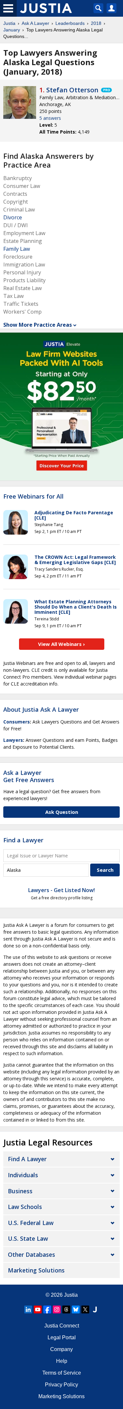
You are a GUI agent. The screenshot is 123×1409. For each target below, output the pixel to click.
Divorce (12, 217)
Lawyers (13, 740)
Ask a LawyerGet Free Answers (28, 776)
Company (61, 1349)
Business (20, 1191)
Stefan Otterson (72, 89)
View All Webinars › (61, 644)
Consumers (16, 722)
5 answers (50, 118)
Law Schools (25, 1207)
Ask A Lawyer (35, 23)
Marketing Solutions (36, 1270)
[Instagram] (57, 1309)
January (11, 29)
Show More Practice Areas (37, 324)
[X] (85, 1309)
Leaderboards (70, 23)
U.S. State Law (28, 1238)
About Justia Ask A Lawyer (41, 709)
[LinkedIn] (28, 1309)
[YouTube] (38, 1309)
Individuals (23, 1175)
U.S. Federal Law (30, 1223)
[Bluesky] (76, 1309)
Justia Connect (61, 1325)
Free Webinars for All (33, 496)
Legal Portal (62, 1337)
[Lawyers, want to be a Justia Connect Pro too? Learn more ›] (106, 90)
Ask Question (61, 812)
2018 (96, 23)
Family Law (16, 248)
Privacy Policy (61, 1384)
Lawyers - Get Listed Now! (61, 890)
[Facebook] (47, 1309)
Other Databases (31, 1254)
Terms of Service (61, 1373)
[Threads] (66, 1309)
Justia (9, 23)
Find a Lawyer (23, 840)
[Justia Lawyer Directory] (95, 1309)
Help (61, 1361)
